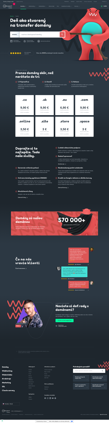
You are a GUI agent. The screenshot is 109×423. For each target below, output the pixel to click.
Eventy (45, 373)
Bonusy (30, 375)
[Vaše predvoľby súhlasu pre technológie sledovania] (2, 421)
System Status (79, 1)
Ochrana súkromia (14, 414)
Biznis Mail (51, 6)
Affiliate (30, 397)
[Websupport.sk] (7, 6)
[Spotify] (55, 398)
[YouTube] (52, 398)
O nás (30, 373)
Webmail (46, 389)
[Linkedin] (50, 398)
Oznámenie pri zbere (41, 421)
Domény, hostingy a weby (8, 1)
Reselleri (30, 399)
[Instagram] (47, 398)
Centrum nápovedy (88, 1)
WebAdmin (66, 1)
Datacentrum (31, 381)
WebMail (72, 1)
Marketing (6, 383)
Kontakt (95, 1)
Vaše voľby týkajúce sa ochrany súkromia (59, 421)
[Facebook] (45, 398)
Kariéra (30, 371)
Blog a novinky (47, 371)
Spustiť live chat (103, 414)
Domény (5, 367)
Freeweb (30, 377)
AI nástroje (6, 379)
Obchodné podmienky (6, 414)
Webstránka (7, 375)
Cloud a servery (20, 1)
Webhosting (7, 371)
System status (47, 375)
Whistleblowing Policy (29, 414)
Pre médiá (31, 383)
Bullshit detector (32, 385)
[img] (15, 53)
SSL (58, 6)
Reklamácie (21, 414)
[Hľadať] (62, 34)
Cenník (30, 387)
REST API (46, 377)
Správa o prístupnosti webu (38, 414)
